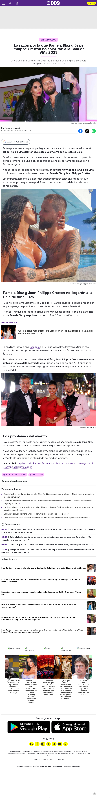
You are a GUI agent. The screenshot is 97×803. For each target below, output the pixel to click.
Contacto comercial (72, 766)
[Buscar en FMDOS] (10, 3)
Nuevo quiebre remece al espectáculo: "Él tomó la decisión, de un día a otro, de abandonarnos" (38, 605)
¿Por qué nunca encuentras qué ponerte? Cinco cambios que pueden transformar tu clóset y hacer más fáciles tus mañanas (66, 690)
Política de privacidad (42, 766)
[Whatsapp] (65, 744)
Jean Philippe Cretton (16, 475)
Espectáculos (48, 40)
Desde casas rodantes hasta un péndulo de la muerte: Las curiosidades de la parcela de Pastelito (46, 517)
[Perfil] (16, 3)
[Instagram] (43, 744)
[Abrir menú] (3, 3)
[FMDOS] (53, 3)
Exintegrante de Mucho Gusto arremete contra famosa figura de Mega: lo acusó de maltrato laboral (40, 580)
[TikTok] (54, 744)
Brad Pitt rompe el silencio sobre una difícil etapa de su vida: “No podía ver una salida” (83, 688)
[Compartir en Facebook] (80, 131)
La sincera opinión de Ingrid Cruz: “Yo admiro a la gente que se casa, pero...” (36, 514)
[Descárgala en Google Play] (28, 727)
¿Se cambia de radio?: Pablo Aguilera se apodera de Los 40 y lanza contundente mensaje (13, 687)
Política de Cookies (23, 766)
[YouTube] (60, 744)
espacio (35, 346)
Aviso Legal (57, 766)
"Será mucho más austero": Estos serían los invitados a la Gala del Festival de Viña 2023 (55, 332)
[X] (48, 744)
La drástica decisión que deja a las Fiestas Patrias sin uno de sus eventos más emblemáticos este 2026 (48, 688)
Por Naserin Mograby (11, 128)
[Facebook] (37, 744)
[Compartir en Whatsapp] (94, 131)
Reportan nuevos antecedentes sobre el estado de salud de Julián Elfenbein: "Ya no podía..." (41, 593)
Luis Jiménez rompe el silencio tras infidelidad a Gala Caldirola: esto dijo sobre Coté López (43, 568)
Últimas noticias (13, 524)
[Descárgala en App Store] (70, 727)
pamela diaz (37, 475)
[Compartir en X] (87, 131)
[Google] (31, 744)
